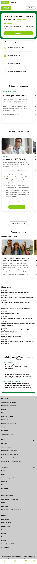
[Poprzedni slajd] (3, 126)
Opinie (3, 502)
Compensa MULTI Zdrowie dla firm (11, 461)
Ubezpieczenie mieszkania (8, 413)
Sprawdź (18, 33)
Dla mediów (4, 488)
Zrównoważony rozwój (7, 478)
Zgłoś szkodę (30, 8)
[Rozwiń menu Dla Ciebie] (34, 399)
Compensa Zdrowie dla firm (9, 458)
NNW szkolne (5, 420)
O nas (3, 471)
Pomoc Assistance (6, 523)
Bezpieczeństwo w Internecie (9, 499)
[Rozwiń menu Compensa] (34, 467)
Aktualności (4, 481)
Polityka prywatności (7, 495)
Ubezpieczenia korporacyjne (9, 451)
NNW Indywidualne (7, 416)
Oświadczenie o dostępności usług (11, 510)
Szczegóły (17, 202)
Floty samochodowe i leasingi (9, 454)
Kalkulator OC (5, 409)
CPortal (3, 530)
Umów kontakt (16, 207)
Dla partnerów (5, 485)
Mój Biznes (4, 443)
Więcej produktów (18, 223)
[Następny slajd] (34, 126)
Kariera (3, 474)
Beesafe (3, 537)
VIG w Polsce (5, 547)
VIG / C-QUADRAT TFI (7, 544)
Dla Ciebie (5, 2)
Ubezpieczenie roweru (7, 427)
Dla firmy (13, 2)
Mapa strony (4, 506)
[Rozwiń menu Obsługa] (34, 516)
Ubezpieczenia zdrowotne (8, 402)
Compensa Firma (6, 447)
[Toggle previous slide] (2, 282)
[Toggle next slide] (35, 282)
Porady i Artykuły (18, 232)
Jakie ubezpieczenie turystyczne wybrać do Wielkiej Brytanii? (17, 259)
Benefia (3, 540)
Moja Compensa (5, 526)
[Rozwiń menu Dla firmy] (34, 440)
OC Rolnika (4, 430)
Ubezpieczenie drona (7, 434)
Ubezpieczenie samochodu (8, 406)
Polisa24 (3, 533)
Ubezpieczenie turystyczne (8, 423)
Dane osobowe (5, 492)
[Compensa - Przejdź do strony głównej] (6, 8)
